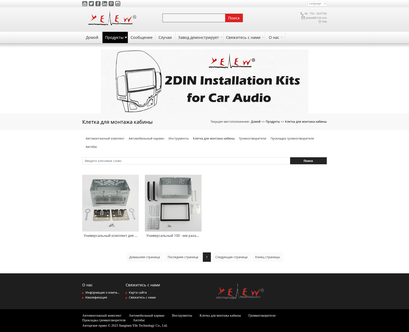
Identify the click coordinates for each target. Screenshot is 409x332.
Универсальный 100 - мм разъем (173, 235)
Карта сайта (137, 292)
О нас (87, 284)
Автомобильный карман (146, 138)
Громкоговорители (252, 138)
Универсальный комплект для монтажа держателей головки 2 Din (110, 235)
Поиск (234, 17)
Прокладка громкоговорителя (292, 138)
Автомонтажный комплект (105, 138)
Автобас (91, 147)
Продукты (273, 121)
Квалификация (96, 297)
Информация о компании (103, 292)
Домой (256, 121)
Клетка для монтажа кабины (306, 121)
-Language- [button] (315, 3)
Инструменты (178, 138)
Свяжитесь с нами (143, 284)
